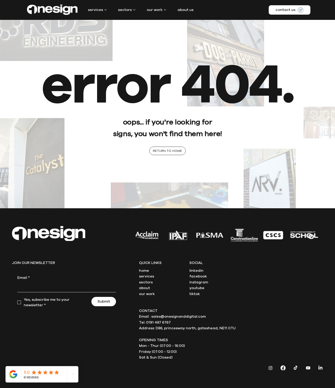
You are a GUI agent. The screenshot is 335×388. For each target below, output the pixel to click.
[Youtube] (308, 367)
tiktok (194, 293)
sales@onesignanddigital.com (178, 316)
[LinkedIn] (320, 367)
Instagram (198, 282)
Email (23, 277)
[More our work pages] (165, 10)
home (144, 270)
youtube (196, 287)
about (144, 287)
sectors (146, 282)
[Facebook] (283, 367)
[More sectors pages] (134, 10)
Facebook (198, 276)
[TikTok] (295, 367)
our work (147, 293)
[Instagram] (270, 367)
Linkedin (196, 270)
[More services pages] (105, 10)
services (146, 276)
